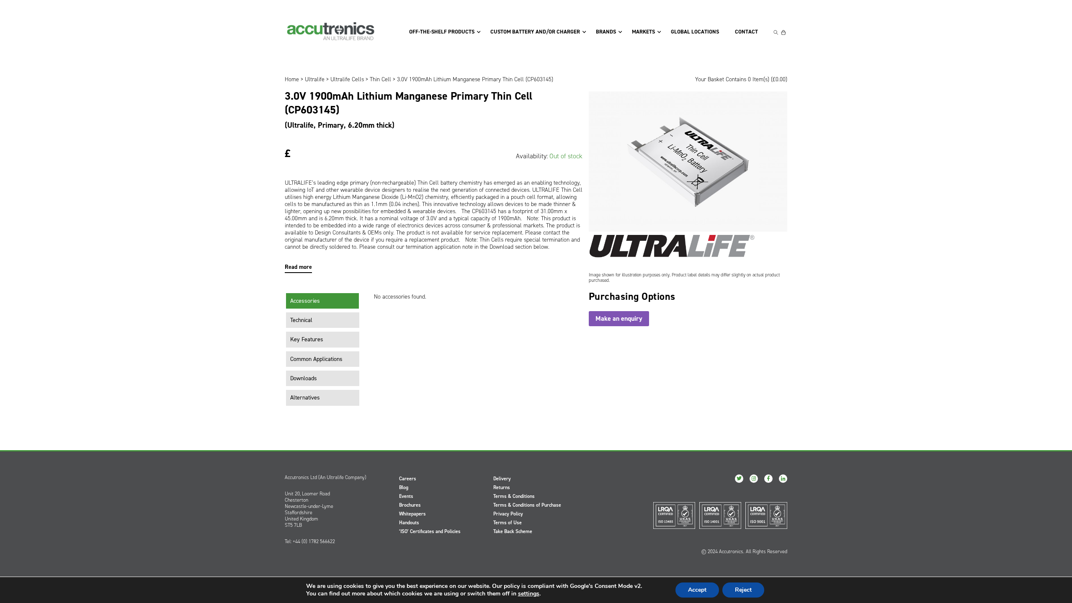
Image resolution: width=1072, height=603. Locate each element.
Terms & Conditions (514, 496)
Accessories (305, 301)
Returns (501, 487)
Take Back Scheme (512, 531)
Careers (407, 478)
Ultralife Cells (347, 79)
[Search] (776, 32)
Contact (746, 31)
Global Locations (695, 31)
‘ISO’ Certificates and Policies (430, 531)
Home (292, 79)
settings (528, 594)
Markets (643, 31)
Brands (606, 31)
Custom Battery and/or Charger (535, 31)
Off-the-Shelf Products (441, 31)
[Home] (331, 31)
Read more (298, 267)
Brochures (410, 505)
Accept (697, 590)
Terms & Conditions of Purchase (527, 505)
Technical (301, 320)
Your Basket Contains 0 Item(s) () (741, 79)
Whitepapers (412, 513)
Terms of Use (507, 522)
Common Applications (316, 359)
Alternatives (305, 398)
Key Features (306, 339)
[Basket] (783, 32)
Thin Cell (380, 79)
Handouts (409, 522)
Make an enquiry (618, 318)
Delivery (502, 478)
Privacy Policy (508, 513)
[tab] (322, 301)
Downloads (303, 378)
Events (406, 496)
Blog (403, 487)
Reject (743, 590)
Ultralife (315, 79)
